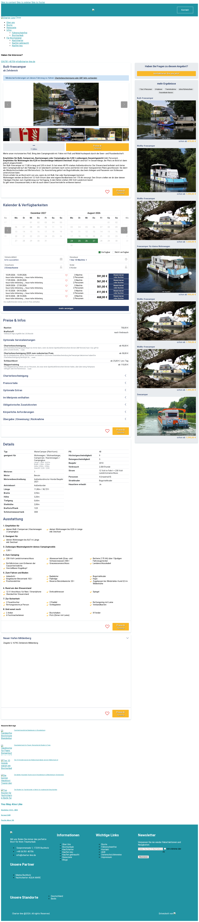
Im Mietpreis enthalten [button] (16, 397)
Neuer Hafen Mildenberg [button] (17, 638)
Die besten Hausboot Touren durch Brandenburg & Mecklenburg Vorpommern (39, 775)
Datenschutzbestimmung (150, 851)
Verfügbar (105, 252)
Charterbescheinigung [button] (15, 375)
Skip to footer (38, 2)
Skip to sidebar (24, 2)
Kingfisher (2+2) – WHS (9, 810)
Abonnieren (143, 857)
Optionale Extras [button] (12, 390)
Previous (7, 104)
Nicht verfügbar (122, 252)
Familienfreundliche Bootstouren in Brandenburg (29, 730)
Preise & (97, 147)
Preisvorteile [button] (10, 383)
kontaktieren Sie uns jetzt (166, 73)
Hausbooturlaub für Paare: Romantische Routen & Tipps (32, 745)
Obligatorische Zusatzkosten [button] (20, 404)
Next (124, 104)
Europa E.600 (5, 815)
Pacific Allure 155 (7, 820)
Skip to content (8, 2)
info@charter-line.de (25, 61)
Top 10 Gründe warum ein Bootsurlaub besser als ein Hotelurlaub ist (36, 760)
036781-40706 (8, 61)
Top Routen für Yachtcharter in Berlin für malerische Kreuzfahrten (35, 789)
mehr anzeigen (66, 308)
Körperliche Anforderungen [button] (18, 412)
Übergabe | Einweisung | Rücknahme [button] (23, 419)
